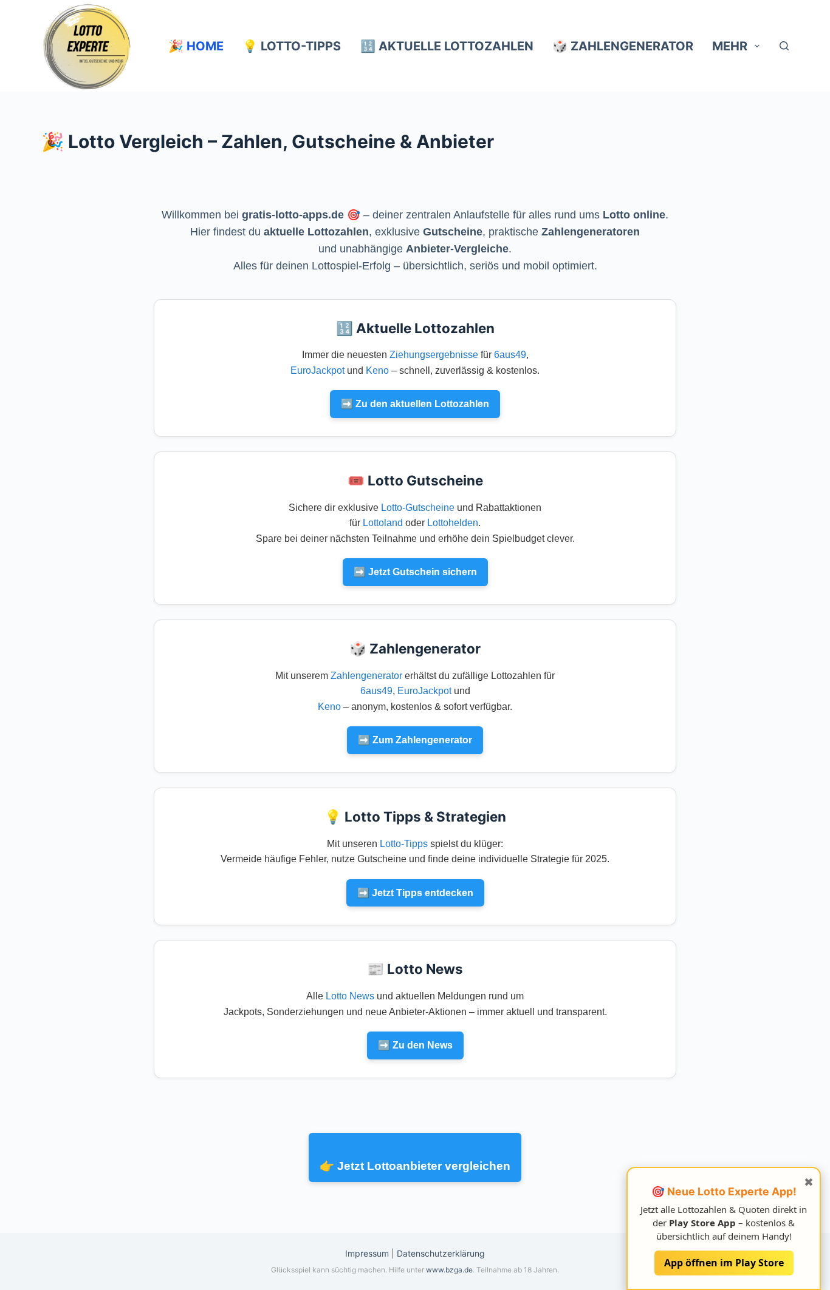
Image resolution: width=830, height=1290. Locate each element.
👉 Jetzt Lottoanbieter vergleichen (415, 1166)
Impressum (367, 1253)
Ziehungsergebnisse (433, 355)
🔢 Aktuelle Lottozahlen (446, 46)
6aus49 (510, 355)
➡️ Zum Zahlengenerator (415, 740)
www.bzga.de (449, 1269)
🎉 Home (196, 46)
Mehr (729, 46)
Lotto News (350, 996)
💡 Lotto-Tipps (291, 46)
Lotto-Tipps (404, 844)
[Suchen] (784, 45)
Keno (377, 370)
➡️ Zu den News (415, 1045)
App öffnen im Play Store (724, 1262)
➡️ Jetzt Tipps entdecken (415, 893)
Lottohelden (452, 523)
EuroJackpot (317, 370)
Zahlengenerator (366, 675)
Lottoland (383, 523)
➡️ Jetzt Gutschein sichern (415, 572)
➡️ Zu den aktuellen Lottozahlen (415, 404)
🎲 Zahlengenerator (622, 46)
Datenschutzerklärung (441, 1253)
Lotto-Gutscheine (417, 507)
